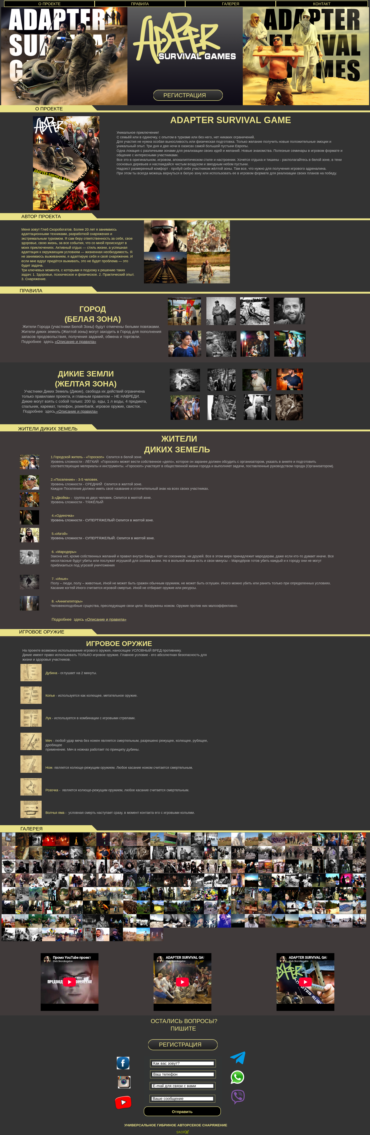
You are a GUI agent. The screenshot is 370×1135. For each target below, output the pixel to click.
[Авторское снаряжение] (183, 1132)
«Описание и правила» (75, 341)
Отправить (182, 1112)
